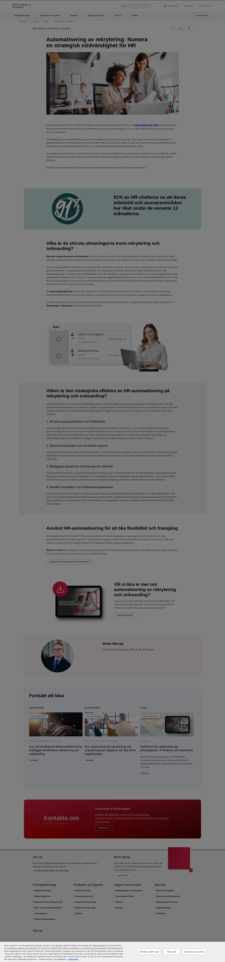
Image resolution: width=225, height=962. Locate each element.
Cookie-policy (73, 959)
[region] (112, 952)
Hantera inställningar (149, 951)
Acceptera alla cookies (194, 951)
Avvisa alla (171, 951)
